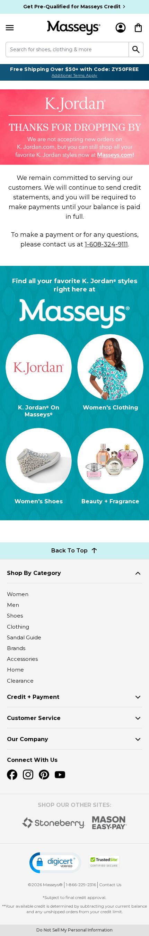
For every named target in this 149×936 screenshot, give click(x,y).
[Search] (136, 49)
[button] (55, 862)
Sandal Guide (24, 637)
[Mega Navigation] (10, 28)
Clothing (18, 626)
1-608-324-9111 (106, 244)
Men (13, 605)
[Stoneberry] (53, 823)
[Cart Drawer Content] (138, 27)
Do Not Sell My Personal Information (74, 930)
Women (17, 594)
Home (15, 669)
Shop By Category (34, 573)
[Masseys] (74, 28)
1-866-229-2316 (81, 884)
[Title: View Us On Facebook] (12, 775)
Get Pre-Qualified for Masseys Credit (72, 6)
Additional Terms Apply (74, 75)
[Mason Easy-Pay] (109, 822)
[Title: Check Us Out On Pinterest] (44, 775)
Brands (16, 648)
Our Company (27, 739)
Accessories (22, 659)
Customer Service (34, 718)
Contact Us (110, 884)
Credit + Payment (33, 697)
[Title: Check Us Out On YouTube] (60, 775)
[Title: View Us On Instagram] (28, 775)
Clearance (20, 680)
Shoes (15, 615)
